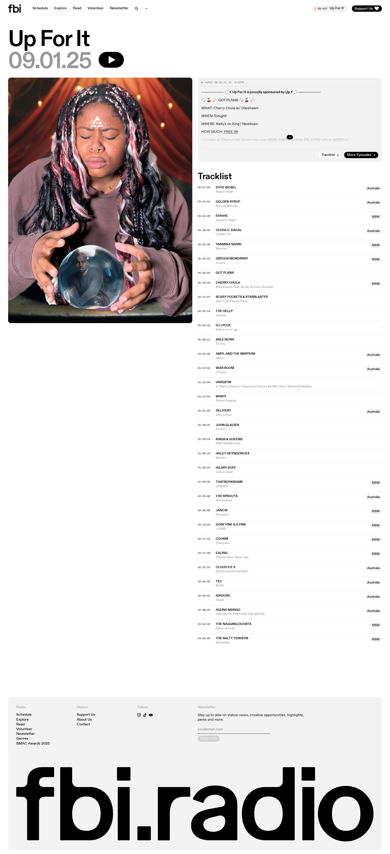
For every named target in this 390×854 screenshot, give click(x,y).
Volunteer (96, 8)
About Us (84, 720)
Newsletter (119, 8)
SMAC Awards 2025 (33, 743)
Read (77, 8)
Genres (22, 739)
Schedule (40, 8)
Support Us (86, 715)
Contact (83, 724)
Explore (60, 8)
